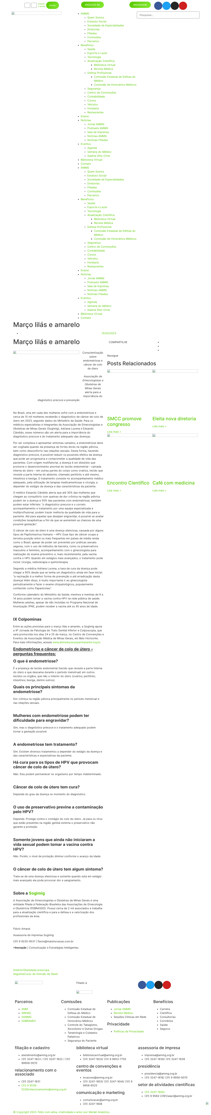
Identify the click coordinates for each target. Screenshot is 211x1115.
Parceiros (93, 41)
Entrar (52, 5)
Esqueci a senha (41, 5)
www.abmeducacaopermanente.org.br (76, 642)
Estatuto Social (96, 21)
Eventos (86, 144)
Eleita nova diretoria (174, 418)
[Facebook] (158, 6)
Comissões (94, 37)
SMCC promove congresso (124, 421)
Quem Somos (95, 17)
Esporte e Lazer (97, 53)
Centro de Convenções (101, 92)
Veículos (92, 104)
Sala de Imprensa (98, 132)
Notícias (86, 120)
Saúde (91, 49)
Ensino (85, 116)
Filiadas (92, 33)
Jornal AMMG (95, 124)
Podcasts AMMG (97, 128)
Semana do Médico (99, 151)
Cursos (91, 100)
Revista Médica (103, 68)
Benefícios (87, 45)
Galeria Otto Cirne (98, 155)
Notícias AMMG (97, 136)
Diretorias (93, 29)
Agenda (92, 147)
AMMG (85, 13)
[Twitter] (166, 6)
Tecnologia (94, 57)
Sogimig (37, 893)
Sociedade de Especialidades (105, 25)
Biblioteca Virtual (104, 65)
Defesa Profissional (99, 72)
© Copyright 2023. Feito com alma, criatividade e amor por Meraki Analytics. (61, 1112)
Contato (86, 163)
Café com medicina (173, 483)
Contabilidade (96, 96)
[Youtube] (183, 6)
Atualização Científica (101, 61)
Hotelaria (93, 108)
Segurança (94, 88)
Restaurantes (95, 112)
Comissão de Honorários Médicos (115, 84)
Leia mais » (114, 431)
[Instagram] (175, 6)
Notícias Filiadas (97, 140)
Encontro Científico (128, 483)
